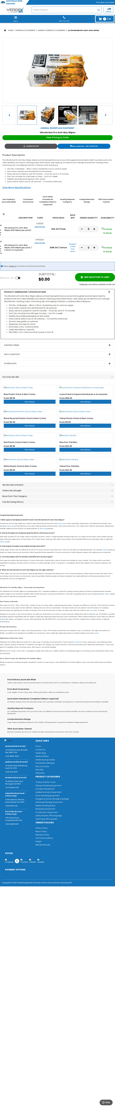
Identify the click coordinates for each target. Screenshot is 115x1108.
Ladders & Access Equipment (48, 792)
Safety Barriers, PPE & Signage (48, 815)
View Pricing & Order (57, 137)
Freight (38, 841)
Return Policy (41, 831)
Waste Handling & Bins (45, 805)
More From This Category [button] (14, 496)
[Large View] (27, 115)
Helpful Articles (42, 756)
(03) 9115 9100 (12, 772)
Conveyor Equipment (45, 789)
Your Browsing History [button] (13, 502)
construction (62, 523)
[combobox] (67, 10)
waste (105, 550)
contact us (12, 266)
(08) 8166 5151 (12, 806)
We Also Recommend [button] (12, 485)
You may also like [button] (10, 377)
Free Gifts (39, 769)
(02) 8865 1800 (12, 756)
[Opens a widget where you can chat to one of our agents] (105, 1103)
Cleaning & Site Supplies (46, 819)
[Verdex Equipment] (15, 10)
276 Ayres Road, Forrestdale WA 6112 (13, 819)
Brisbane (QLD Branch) (16, 777)
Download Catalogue (45, 763)
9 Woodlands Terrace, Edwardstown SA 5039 (14, 800)
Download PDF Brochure (31, 146)
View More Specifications (16, 187)
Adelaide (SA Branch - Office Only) (15, 794)
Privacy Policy (41, 828)
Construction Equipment (46, 812)
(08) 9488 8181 (12, 824)
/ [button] (107, 18)
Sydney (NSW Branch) (15, 746)
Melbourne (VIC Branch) (16, 762)
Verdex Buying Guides (45, 759)
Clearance (40, 773)
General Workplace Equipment (51, 30)
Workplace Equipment (25, 30)
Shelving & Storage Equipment (49, 802)
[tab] (57, 377)
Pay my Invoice (42, 766)
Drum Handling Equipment (47, 795)
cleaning (10, 526)
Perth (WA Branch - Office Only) (14, 812)
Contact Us (40, 749)
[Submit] (99, 10)
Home (10, 30)
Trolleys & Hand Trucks (45, 782)
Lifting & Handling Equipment (48, 785)
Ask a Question (92, 146)
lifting (3, 619)
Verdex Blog (40, 753)
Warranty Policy (42, 834)
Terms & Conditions (44, 838)
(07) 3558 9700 (12, 787)
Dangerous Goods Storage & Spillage (52, 799)
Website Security (42, 844)
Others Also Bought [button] (11, 490)
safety (107, 594)
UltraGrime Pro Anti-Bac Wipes (83, 30)
